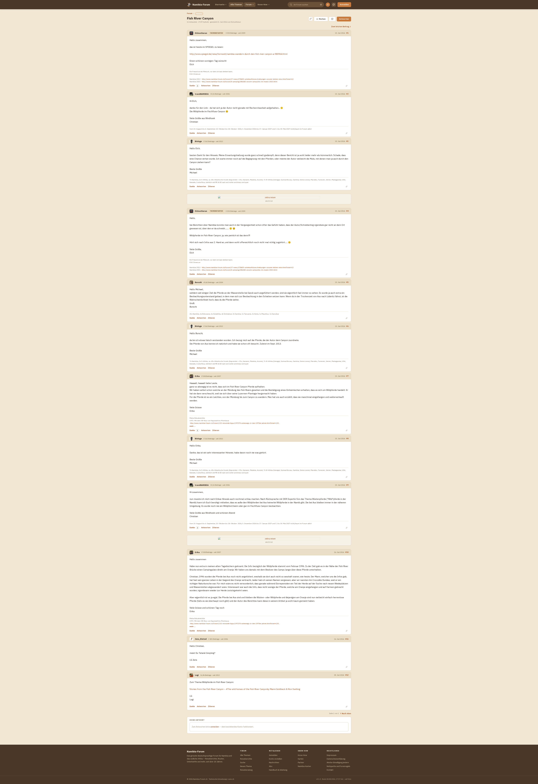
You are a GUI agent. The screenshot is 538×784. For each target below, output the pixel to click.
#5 (347, 282)
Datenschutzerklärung (336, 759)
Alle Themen (236, 4)
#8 (347, 438)
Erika (197, 376)
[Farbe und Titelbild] (332, 19)
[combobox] (305, 4)
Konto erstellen (275, 759)
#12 (346, 675)
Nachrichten (274, 762)
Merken (321, 19)
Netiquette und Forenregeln (338, 766)
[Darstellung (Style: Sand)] (334, 5)
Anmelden (344, 4)
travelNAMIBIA (202, 94)
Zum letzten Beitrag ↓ (341, 26)
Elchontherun (201, 33)
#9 (347, 485)
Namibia (199, 14)
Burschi (198, 282)
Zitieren (215, 86)
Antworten (344, 19)
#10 (346, 552)
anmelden (214, 726)
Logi (197, 675)
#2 (347, 94)
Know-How (262, 4)
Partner (301, 762)
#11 (346, 639)
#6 (347, 326)
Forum (249, 4)
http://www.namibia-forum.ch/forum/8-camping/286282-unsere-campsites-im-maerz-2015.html (239, 82)
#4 (347, 211)
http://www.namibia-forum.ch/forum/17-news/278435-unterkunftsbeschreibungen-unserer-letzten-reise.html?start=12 (248, 79)
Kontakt (330, 770)
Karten (300, 759)
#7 (347, 376)
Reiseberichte (246, 759)
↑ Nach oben (345, 713)
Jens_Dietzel (201, 639)
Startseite (219, 4)
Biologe (198, 141)
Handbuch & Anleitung (278, 770)
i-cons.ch (230, 779)
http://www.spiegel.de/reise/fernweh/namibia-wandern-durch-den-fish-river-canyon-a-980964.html (238, 54)
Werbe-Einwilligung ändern (338, 762)
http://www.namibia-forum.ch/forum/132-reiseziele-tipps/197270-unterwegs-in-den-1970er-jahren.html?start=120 (234, 423)
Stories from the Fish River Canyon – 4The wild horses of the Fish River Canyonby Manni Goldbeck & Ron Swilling (245, 689)
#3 (347, 141)
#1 (347, 33)
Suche (242, 762)
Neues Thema (246, 766)
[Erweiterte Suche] (321, 5)
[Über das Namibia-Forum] (189, 4)
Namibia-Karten (304, 766)
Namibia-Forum (201, 4)
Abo (270, 766)
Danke (192, 86)
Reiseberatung (246, 770)
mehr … (192, 426)
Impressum (331, 755)
